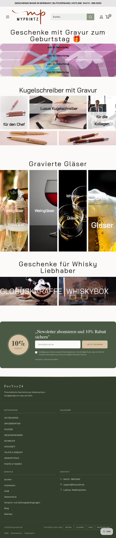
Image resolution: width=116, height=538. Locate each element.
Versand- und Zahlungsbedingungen (22, 502)
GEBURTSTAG (11, 458)
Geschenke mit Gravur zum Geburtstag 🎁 (58, 35)
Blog (6, 508)
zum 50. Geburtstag (58, 72)
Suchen (8, 479)
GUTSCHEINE (11, 418)
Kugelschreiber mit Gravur (58, 90)
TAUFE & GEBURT (13, 452)
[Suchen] (90, 17)
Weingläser (44, 210)
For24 (14, 386)
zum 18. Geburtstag (58, 47)
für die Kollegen (102, 120)
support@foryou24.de (73, 485)
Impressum (9, 485)
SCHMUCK (9, 441)
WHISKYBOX (87, 291)
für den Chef (14, 124)
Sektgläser (13, 210)
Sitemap (8, 514)
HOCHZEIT (9, 447)
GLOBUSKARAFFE (28, 291)
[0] (107, 17)
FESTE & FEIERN (13, 464)
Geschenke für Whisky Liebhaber (58, 267)
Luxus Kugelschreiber (58, 108)
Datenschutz (10, 497)
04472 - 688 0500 (71, 479)
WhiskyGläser (72, 206)
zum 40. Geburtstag (58, 63)
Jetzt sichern (95, 344)
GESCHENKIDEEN (13, 435)
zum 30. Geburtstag (58, 55)
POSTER (8, 429)
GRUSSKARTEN (12, 423)
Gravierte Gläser (58, 163)
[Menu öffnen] (7, 17)
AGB (6, 491)
